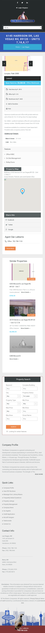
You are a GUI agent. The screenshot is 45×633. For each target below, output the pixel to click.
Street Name (26, 415)
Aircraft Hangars (8, 517)
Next (31, 63)
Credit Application (9, 514)
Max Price (9, 408)
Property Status (27, 393)
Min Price (25, 400)
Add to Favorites (13, 104)
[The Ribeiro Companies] (22, 17)
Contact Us (6, 524)
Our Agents (7, 511)
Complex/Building (28, 385)
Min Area (25, 408)
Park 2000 (15, 74)
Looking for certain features (17, 431)
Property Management (10, 504)
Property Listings (8, 501)
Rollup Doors (10, 162)
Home (18, 47)
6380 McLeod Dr (15, 356)
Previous (4, 63)
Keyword (9, 385)
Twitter (10, 225)
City (7, 393)
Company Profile (8, 488)
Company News (8, 507)
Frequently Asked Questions (12, 498)
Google (10, 229)
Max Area (9, 415)
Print (9, 109)
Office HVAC (10, 154)
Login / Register (23, 8)
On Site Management (13, 158)
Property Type (11, 400)
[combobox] (13, 396)
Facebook (11, 220)
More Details (25, 292)
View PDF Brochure (9, 491)
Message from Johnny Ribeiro (12, 494)
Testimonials (7, 520)
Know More (10, 248)
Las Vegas (25, 47)
